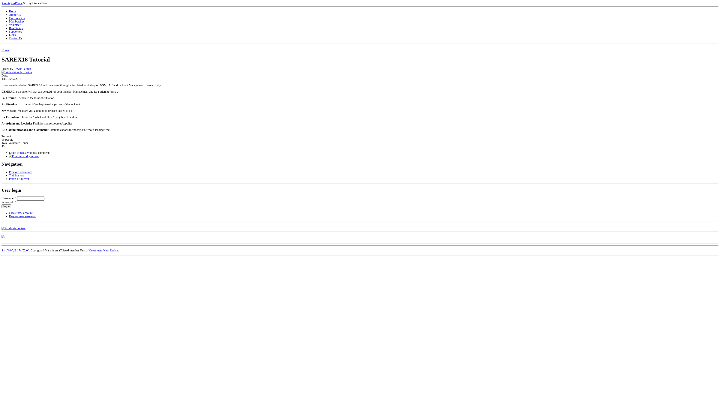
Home (12, 11)
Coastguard (12, 3)
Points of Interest (19, 178)
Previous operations (20, 172)
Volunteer (14, 24)
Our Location (17, 18)
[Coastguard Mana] (3, 236)
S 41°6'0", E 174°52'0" (15, 250)
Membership (16, 21)
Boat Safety (16, 28)
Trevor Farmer (22, 68)
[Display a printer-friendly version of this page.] (17, 72)
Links (12, 35)
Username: (9, 198)
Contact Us (15, 38)
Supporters (15, 31)
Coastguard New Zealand (104, 250)
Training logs (17, 175)
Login (12, 152)
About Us (15, 14)
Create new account (20, 212)
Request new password (22, 216)
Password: (9, 202)
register (24, 152)
